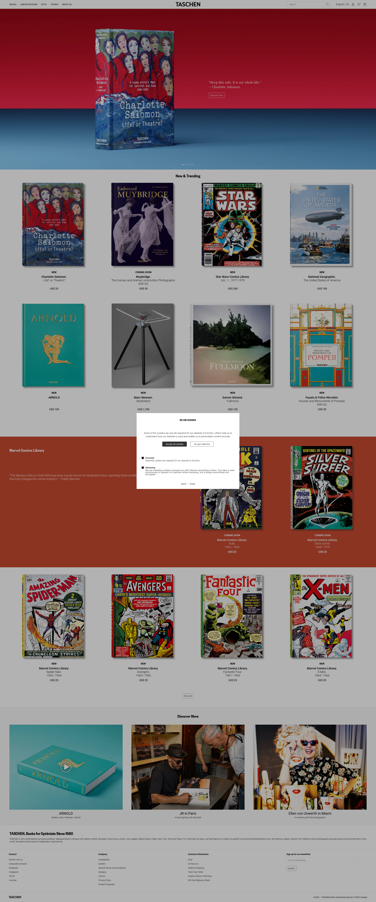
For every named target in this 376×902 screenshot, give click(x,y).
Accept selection (202, 444)
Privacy (192, 484)
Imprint (183, 484)
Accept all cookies (174, 444)
